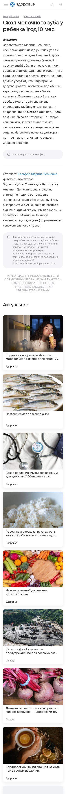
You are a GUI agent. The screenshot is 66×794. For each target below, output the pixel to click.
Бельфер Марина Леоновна (37, 174)
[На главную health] (25, 4)
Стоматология (32, 16)
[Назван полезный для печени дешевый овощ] (33, 578)
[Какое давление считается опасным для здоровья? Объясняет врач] (33, 460)
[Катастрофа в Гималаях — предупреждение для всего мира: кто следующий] (33, 636)
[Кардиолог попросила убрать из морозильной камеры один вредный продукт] (33, 342)
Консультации (11, 16)
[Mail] (12, 4)
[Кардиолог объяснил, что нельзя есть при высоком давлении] (33, 754)
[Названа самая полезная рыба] (33, 401)
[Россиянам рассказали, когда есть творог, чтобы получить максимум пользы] (33, 519)
